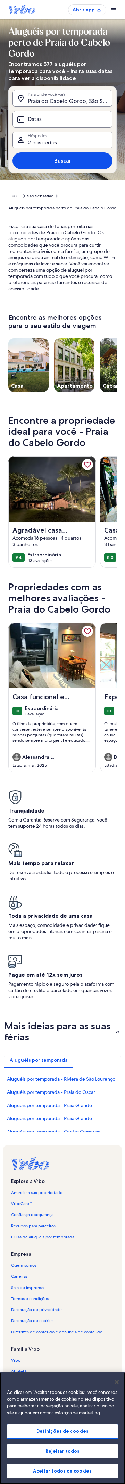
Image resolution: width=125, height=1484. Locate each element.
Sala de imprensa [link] (27, 1287)
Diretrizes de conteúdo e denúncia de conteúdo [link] (56, 1332)
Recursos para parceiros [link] (33, 1226)
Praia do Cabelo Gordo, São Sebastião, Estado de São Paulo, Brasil (70, 101)
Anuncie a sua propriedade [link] (36, 1192)
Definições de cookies (62, 1431)
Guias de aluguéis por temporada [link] (42, 1237)
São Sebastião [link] (40, 196)
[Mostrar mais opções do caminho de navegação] (14, 196)
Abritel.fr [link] (19, 1371)
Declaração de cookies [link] (32, 1321)
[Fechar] (116, 1382)
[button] (62, 1031)
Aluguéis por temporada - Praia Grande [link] (49, 1105)
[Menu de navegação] (113, 9)
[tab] (38, 1060)
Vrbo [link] (15, 1360)
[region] (62, 1428)
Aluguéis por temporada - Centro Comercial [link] (54, 1132)
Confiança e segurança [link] (32, 1215)
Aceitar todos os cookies (62, 1471)
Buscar (62, 160)
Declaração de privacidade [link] (36, 1309)
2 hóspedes (42, 142)
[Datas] (62, 119)
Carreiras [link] (19, 1276)
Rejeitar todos (62, 1451)
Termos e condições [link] (30, 1298)
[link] (87, 464)
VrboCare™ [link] (21, 1203)
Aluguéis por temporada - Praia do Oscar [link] (51, 1092)
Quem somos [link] (23, 1265)
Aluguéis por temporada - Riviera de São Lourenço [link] (61, 1079)
